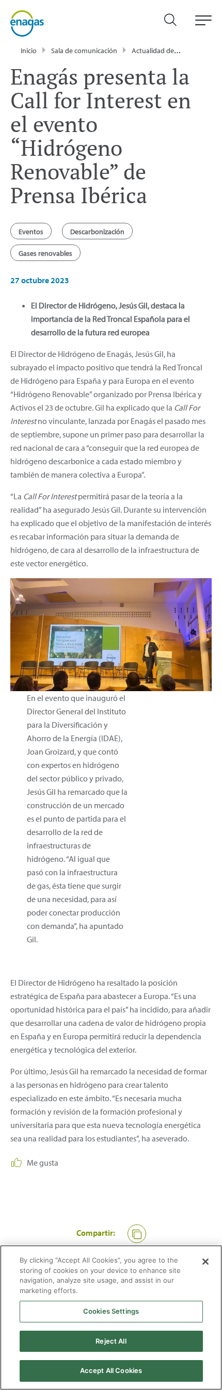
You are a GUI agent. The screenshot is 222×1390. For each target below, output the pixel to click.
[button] (137, 1233)
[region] (111, 1317)
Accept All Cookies (111, 1370)
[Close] (205, 1261)
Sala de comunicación (84, 50)
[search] (175, 23)
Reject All (111, 1341)
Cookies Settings (111, 1311)
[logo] (27, 23)
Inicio (29, 50)
